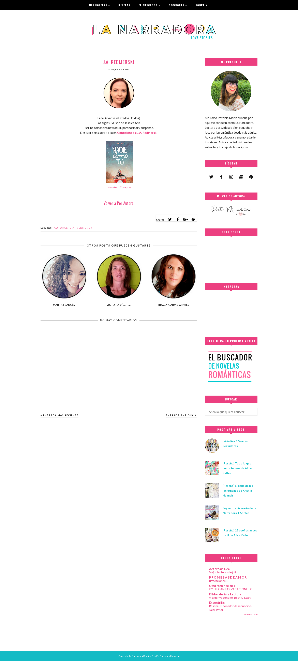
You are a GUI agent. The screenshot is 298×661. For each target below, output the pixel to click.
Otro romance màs (222, 585)
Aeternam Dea (219, 569)
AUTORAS (61, 227)
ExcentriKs (217, 602)
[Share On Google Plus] (185, 219)
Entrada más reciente (60, 415)
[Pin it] (193, 219)
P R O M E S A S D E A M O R (228, 577)
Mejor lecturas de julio (223, 572)
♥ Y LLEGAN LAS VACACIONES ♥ (230, 589)
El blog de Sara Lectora (225, 594)
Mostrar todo (250, 614)
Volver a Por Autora (119, 203)
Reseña (112, 187)
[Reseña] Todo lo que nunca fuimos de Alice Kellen (237, 468)
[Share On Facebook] (177, 219)
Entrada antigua (180, 415)
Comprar (126, 187)
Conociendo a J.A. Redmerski (137, 132)
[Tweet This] (170, 219)
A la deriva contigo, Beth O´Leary (230, 597)
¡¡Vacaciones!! (218, 580)
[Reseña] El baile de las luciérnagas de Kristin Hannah (238, 490)
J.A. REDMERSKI (81, 227)
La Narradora (136, 656)
